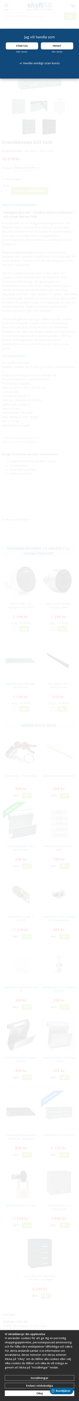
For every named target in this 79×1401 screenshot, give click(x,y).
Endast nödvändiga (39, 1385)
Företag (22, 46)
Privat (57, 46)
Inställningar (39, 1378)
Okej (39, 1393)
